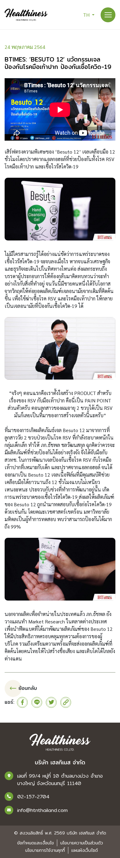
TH (87, 14)
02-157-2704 (33, 797)
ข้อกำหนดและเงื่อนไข (35, 842)
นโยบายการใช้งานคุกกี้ (45, 850)
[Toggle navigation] (108, 14)
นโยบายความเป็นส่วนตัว (81, 842)
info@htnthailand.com (42, 810)
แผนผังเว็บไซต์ (84, 850)
